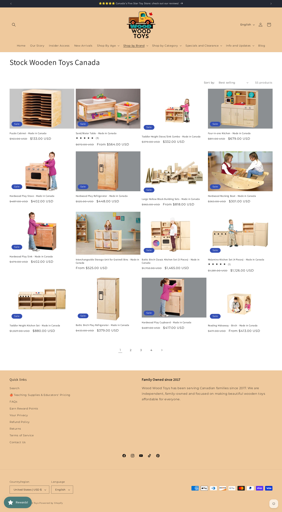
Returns (15, 429)
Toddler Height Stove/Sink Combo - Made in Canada (171, 136)
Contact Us (18, 442)
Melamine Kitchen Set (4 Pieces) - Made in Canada (236, 259)
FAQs (13, 402)
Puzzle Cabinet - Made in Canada (28, 133)
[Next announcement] (271, 3)
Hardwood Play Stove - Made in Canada (32, 196)
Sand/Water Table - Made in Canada (96, 133)
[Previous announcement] (11, 3)
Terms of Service (22, 435)
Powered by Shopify (51, 503)
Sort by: (209, 82)
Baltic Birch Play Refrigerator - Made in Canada (102, 325)
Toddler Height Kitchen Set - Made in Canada (35, 325)
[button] (14, 25)
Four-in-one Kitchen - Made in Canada (229, 133)
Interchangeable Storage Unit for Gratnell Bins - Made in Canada (107, 261)
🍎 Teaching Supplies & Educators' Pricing (40, 395)
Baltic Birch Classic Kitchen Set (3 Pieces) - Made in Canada (171, 261)
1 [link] (120, 350)
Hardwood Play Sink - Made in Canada (31, 256)
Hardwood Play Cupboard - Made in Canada (166, 322)
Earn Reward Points (24, 408)
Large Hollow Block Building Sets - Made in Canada (171, 199)
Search (15, 388)
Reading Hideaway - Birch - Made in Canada (233, 325)
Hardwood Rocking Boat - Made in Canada (232, 196)
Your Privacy (19, 415)
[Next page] (161, 350)
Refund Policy (20, 422)
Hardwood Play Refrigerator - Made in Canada (102, 196)
